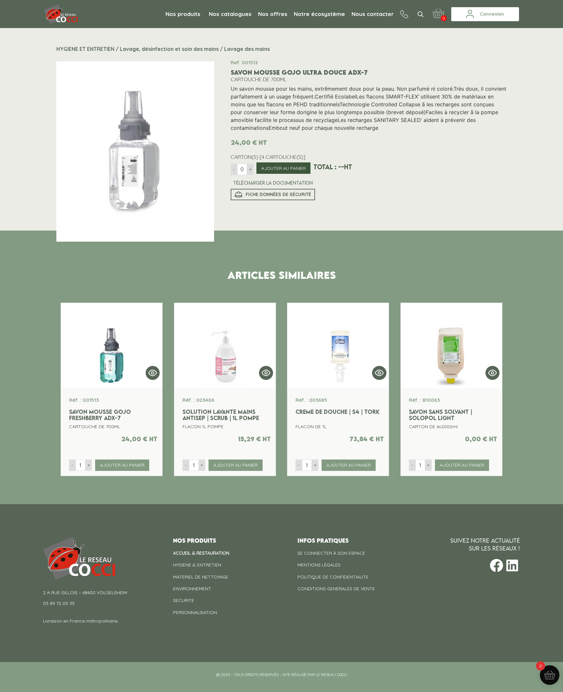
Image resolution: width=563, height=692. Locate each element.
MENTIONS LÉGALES (318, 565)
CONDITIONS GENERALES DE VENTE (336, 589)
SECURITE (183, 600)
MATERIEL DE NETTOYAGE (200, 577)
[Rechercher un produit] (420, 14)
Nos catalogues (230, 13)
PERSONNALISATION (195, 612)
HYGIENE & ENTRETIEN (197, 565)
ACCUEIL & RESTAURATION (201, 553)
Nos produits (183, 13)
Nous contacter (373, 13)
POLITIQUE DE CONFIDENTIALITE (332, 577)
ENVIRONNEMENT (192, 589)
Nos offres (272, 13)
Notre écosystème (319, 13)
